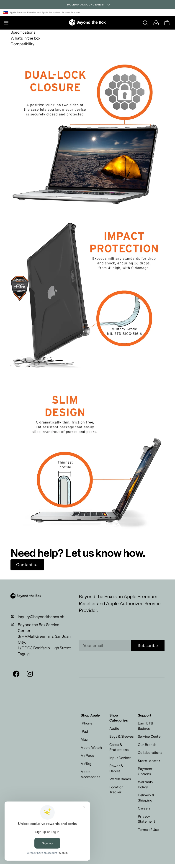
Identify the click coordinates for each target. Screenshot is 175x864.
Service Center (150, 736)
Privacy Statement (146, 819)
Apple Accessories (90, 774)
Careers (144, 808)
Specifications (22, 32)
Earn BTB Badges (145, 726)
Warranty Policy (145, 784)
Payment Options (145, 771)
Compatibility (22, 44)
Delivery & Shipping (146, 797)
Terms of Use (148, 829)
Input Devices (120, 758)
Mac (84, 739)
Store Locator (149, 761)
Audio (114, 728)
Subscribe (148, 645)
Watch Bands (120, 779)
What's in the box (25, 38)
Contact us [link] (27, 564)
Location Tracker (116, 789)
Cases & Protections (119, 747)
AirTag (86, 764)
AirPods (87, 755)
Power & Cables (116, 768)
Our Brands (147, 744)
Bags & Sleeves (121, 736)
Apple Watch (91, 747)
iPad (84, 731)
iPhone (86, 723)
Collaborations (150, 752)
